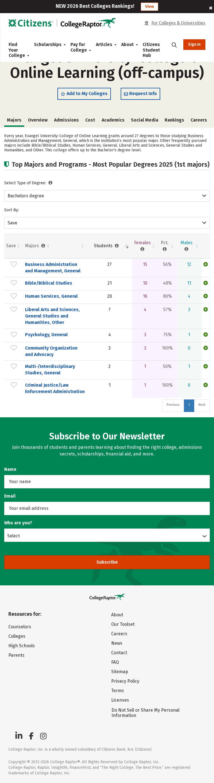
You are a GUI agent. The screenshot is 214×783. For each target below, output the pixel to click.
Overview (38, 120)
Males (187, 242)
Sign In (194, 44)
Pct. (165, 242)
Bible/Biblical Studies (48, 283)
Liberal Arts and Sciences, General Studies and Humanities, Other (52, 316)
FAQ (115, 662)
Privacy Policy (125, 681)
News (116, 643)
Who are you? (18, 522)
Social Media (144, 120)
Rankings (174, 120)
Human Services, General (51, 296)
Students (104, 245)
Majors (32, 245)
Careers (199, 120)
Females (142, 242)
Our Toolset (123, 624)
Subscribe (107, 562)
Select (13, 535)
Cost (90, 120)
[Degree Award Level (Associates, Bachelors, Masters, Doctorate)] (50, 182)
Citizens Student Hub (151, 50)
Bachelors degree (26, 195)
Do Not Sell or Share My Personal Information (145, 712)
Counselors (19, 626)
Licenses (120, 700)
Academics (113, 120)
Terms (117, 690)
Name (10, 469)
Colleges (16, 636)
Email (10, 496)
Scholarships (48, 44)
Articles (104, 44)
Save (12, 223)
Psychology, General (46, 334)
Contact (119, 652)
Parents (16, 655)
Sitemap (119, 671)
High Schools (21, 645)
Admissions (66, 120)
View (149, 6)
